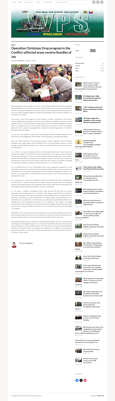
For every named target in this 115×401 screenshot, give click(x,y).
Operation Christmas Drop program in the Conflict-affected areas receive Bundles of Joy (41, 52)
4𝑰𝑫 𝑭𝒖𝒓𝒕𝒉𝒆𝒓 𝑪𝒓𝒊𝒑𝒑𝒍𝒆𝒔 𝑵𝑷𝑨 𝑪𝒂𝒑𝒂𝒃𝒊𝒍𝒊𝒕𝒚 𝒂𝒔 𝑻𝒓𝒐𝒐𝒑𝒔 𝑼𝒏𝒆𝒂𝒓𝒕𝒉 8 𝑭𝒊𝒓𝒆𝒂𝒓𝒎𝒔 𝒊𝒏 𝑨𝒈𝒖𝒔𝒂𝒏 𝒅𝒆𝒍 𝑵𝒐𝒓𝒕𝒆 (92, 120)
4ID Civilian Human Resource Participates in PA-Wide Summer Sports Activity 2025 (93, 293)
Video (77, 71)
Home (14, 2)
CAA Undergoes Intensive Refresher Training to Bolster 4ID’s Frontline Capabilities (93, 131)
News (20, 2)
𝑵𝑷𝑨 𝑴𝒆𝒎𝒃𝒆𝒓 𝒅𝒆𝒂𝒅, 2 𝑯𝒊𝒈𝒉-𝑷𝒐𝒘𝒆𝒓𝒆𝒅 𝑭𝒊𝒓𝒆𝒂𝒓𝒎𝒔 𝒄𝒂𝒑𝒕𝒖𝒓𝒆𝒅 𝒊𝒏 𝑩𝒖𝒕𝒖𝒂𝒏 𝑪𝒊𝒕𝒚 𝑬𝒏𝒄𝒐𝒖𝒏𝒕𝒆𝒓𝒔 (92, 98)
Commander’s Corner (61, 2)
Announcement (29, 2)
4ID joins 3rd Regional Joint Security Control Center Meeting (92, 318)
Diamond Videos (47, 2)
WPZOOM (100, 395)
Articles (38, 2)
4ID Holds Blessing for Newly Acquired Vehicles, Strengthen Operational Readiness (93, 191)
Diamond (21, 60)
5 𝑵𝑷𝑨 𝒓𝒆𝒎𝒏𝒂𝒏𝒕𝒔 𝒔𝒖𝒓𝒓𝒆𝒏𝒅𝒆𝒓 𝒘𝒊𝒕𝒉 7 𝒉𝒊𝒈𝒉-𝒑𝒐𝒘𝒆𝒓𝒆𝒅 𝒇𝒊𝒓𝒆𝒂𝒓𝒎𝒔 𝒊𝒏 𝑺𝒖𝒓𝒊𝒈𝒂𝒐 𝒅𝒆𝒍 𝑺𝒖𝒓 (93, 109)
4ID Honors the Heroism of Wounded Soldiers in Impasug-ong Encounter (93, 202)
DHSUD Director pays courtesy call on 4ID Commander (90, 360)
